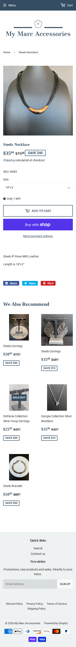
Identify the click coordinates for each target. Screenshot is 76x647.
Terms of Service (57, 603)
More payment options (38, 236)
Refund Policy (14, 603)
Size (5, 179)
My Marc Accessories (27, 623)
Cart (69, 5)
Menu (12, 5)
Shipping (9, 160)
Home (6, 52)
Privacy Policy (34, 603)
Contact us (38, 553)
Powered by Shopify (56, 623)
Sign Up (65, 584)
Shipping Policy (36, 608)
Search (38, 548)
